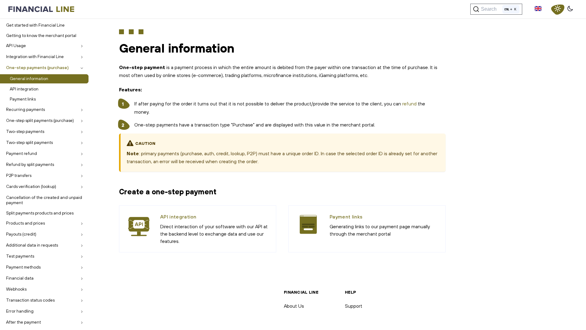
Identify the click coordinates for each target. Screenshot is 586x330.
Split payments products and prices (40, 213)
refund (409, 103)
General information (29, 78)
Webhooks (16, 289)
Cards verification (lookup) (31, 186)
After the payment (23, 322)
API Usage (16, 45)
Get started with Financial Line (35, 25)
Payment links (23, 99)
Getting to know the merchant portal (41, 35)
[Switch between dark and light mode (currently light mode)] (557, 9)
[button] (538, 9)
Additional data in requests (32, 245)
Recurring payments (25, 109)
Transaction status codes (30, 300)
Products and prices (25, 223)
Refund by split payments (30, 164)
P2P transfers (18, 175)
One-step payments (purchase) (37, 67)
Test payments (20, 256)
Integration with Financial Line (35, 56)
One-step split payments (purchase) (40, 120)
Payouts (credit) (21, 234)
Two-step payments (25, 131)
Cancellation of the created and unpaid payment (44, 200)
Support (353, 306)
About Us (294, 306)
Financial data (20, 278)
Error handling (20, 311)
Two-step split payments (29, 142)
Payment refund (21, 153)
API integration (24, 88)
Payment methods (23, 267)
